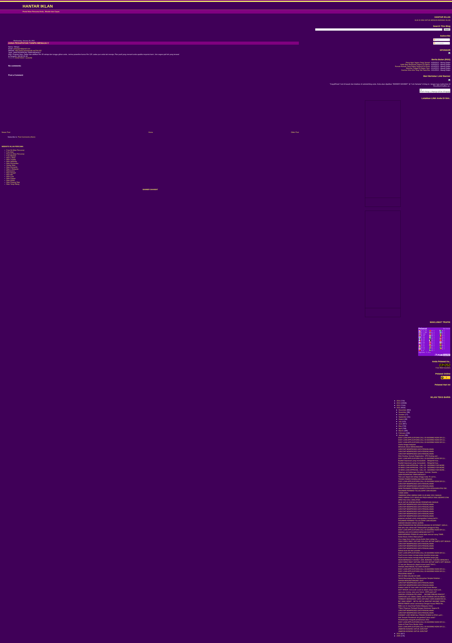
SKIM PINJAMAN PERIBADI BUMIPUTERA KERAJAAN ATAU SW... (423, 488)
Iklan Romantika (12, 163)
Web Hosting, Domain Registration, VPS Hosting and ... (418, 456)
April (400, 428)
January (402, 435)
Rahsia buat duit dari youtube (409, 550)
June (401, 424)
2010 (399, 634)
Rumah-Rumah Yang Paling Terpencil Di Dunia (412, 66)
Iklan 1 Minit (10, 158)
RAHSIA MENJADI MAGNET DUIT (411, 580)
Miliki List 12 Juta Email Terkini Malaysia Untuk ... (416, 606)
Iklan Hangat (11, 173)
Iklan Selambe (11, 161)
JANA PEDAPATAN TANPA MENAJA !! (412, 474)
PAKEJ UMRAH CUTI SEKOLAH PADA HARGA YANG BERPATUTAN (423, 497)
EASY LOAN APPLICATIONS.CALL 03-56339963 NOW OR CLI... (422, 438)
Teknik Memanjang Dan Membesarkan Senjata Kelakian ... (420, 578)
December (403, 410)
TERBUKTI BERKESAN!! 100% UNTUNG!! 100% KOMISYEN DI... (422, 599)
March (401, 431)
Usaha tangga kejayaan (407, 444)
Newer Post (6, 132)
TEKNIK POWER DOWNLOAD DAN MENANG (415, 479)
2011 (399, 408)
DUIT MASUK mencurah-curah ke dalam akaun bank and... (420, 590)
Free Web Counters (443, 368)
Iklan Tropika (11, 159)
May (400, 426)
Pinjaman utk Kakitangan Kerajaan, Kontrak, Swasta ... (418, 472)
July (400, 421)
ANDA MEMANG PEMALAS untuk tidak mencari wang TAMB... (421, 534)
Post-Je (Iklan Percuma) (15, 154)
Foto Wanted (11, 156)
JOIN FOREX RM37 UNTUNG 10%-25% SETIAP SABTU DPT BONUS (424, 541)
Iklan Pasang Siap (13, 182)
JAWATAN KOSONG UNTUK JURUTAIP (413, 629)
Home (150, 132)
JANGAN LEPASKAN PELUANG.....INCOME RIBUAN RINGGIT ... (422, 594)
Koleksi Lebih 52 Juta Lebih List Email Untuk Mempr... (418, 587)
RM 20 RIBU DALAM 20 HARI (409, 576)
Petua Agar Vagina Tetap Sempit (418, 63)
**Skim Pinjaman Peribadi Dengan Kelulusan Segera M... (419, 608)
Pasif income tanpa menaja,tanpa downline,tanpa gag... (419, 555)
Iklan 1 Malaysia (12, 169)
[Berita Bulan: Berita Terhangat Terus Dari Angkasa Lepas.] (449, 53)
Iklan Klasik (10, 180)
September (403, 417)
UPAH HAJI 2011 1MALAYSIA (409, 500)
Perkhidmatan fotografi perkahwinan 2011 (413, 620)
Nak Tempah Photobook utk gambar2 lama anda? (416, 617)
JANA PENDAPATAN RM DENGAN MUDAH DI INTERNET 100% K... (423, 525)
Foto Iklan (10, 152)
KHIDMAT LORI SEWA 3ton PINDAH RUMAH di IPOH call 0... (421, 615)
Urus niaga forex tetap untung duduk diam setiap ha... (418, 539)
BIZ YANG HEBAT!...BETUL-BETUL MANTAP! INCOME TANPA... (422, 601)
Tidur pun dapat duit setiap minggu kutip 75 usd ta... (417, 477)
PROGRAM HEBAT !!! (406, 574)
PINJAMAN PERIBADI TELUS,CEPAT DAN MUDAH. (417, 491)
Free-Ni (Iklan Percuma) (15, 150)
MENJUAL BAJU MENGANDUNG (410, 447)
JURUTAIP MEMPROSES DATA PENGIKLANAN (416, 449)
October (402, 414)
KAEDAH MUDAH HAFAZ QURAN (410, 523)
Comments (439, 43)
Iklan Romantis (11, 167)
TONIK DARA (403, 493)
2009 (399, 636)
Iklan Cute (10, 176)
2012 (399, 405)
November (403, 412)
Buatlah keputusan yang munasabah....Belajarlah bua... (419, 461)
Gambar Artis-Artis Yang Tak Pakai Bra (415, 70)
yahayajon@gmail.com (21, 49)
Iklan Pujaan (11, 178)
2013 (399, 403)
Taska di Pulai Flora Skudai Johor (410, 624)
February (402, 433)
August (401, 419)
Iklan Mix (9, 175)
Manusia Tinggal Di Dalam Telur (418, 68)
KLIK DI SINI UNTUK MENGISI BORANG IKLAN (432, 20)
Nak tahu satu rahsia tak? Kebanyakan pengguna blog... (419, 527)
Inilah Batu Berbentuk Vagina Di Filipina (415, 64)
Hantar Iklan (10, 165)
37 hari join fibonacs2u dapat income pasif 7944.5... (417, 564)
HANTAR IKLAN (38, 6)
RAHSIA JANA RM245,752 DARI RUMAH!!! (414, 567)
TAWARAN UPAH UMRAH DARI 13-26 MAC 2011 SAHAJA (419, 495)
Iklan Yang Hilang (12, 184)
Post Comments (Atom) (26, 137)
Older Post (295, 132)
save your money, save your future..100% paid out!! (417, 592)
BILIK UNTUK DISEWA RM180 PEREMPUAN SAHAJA (418, 502)
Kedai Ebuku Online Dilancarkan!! (410, 537)
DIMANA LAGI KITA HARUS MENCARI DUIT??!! (416, 532)
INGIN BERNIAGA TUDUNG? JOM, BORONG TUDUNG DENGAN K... (424, 560)
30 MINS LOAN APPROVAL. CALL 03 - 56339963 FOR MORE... (422, 465)
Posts (437, 40)
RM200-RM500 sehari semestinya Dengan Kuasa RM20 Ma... (421, 603)
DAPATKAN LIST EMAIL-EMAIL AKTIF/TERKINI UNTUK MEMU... (422, 597)
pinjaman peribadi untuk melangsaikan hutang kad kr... (418, 518)
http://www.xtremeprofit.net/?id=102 (28, 50)
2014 (399, 401)
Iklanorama (10, 171)
